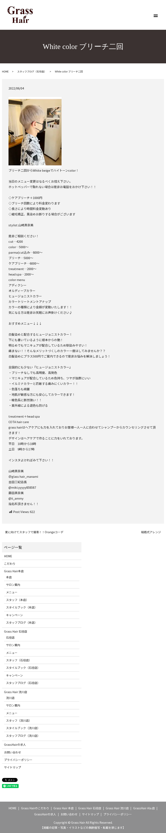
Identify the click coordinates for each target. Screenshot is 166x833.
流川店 (10, 698)
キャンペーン (14, 615)
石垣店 (10, 637)
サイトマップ (12, 767)
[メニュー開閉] (156, 15)
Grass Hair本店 (14, 571)
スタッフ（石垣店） (19, 660)
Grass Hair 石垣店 (15, 631)
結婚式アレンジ (151, 532)
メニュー (11, 592)
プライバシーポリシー (18, 760)
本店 (9, 577)
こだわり (9, 564)
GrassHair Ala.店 (144, 808)
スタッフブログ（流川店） (23, 736)
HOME (5, 71)
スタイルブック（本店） (21, 607)
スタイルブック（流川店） (23, 728)
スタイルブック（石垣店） (23, 668)
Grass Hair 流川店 (15, 692)
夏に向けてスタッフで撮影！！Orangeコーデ (34, 532)
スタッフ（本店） (17, 600)
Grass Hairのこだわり (35, 808)
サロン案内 (13, 585)
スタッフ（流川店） (19, 720)
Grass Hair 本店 (63, 808)
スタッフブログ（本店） (21, 622)
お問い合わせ (12, 752)
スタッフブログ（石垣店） (31, 71)
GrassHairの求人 (15, 745)
